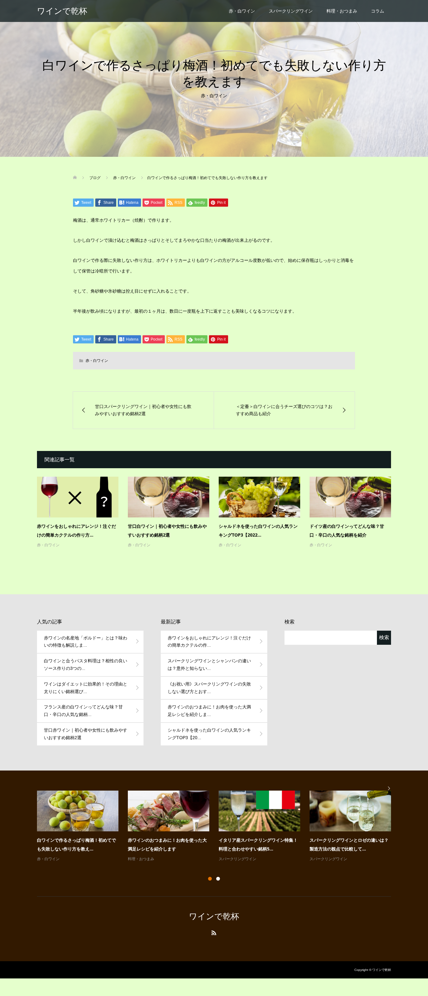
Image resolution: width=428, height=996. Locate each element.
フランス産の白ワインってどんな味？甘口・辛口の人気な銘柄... (83, 710)
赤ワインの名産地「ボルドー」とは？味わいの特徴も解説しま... (85, 641)
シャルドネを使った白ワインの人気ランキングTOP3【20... (209, 734)
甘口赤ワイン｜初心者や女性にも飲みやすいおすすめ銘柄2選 (85, 734)
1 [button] (210, 879)
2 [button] (218, 879)
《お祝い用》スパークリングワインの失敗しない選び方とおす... (209, 687)
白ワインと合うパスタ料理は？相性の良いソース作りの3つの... (85, 664)
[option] (218, 827)
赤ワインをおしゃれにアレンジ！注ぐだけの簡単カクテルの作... (209, 641)
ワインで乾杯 (62, 11)
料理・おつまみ (341, 10)
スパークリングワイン (291, 10)
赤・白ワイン (242, 10)
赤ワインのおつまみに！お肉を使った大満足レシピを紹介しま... (209, 710)
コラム (377, 10)
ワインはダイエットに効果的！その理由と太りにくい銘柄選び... (85, 687)
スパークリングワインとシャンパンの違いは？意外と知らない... (209, 664)
